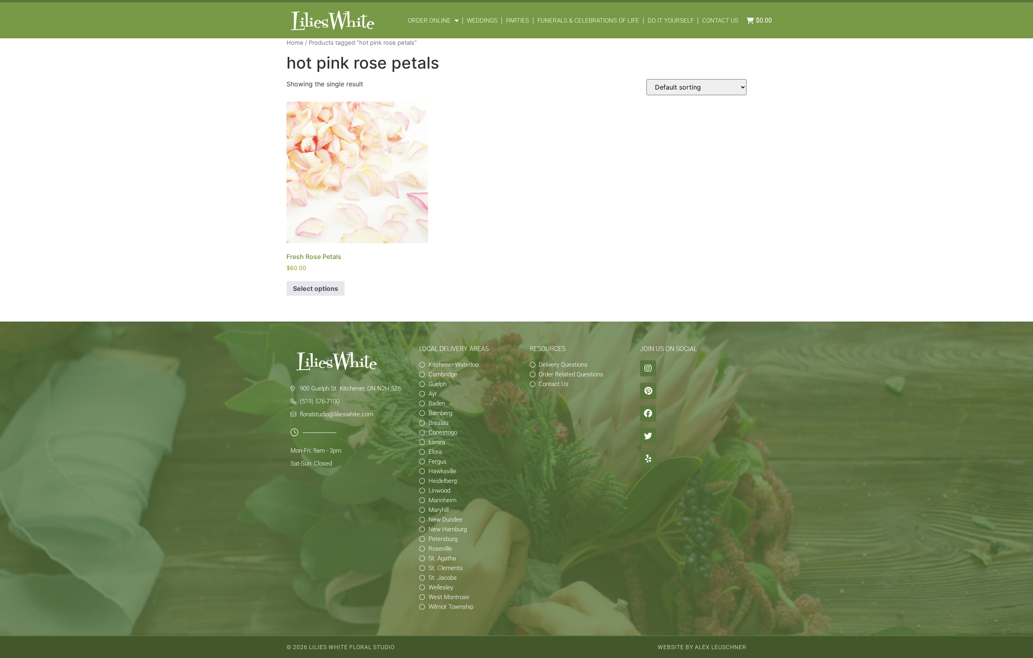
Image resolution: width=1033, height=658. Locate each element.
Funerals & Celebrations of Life (588, 20)
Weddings (482, 20)
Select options (315, 288)
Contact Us (720, 20)
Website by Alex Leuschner (702, 647)
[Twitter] (648, 436)
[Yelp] (648, 459)
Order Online (429, 20)
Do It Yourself (671, 20)
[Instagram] (648, 368)
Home (294, 42)
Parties (517, 20)
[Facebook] (648, 413)
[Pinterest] (648, 391)
